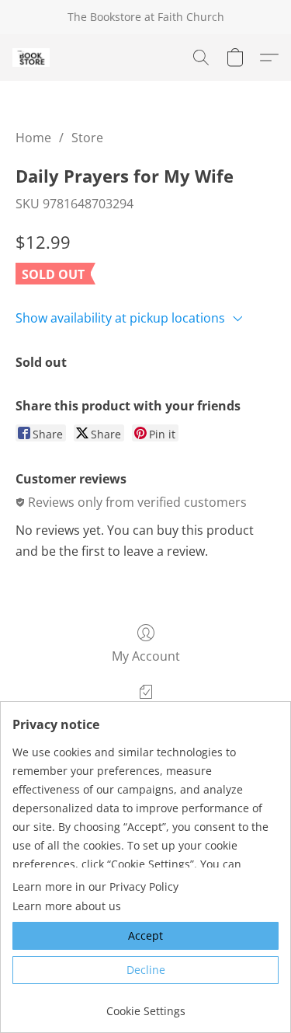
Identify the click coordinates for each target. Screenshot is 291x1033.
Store (87, 137)
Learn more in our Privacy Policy (95, 886)
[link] (145, 1005)
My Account (146, 656)
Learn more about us (66, 906)
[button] (31, 57)
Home (33, 137)
